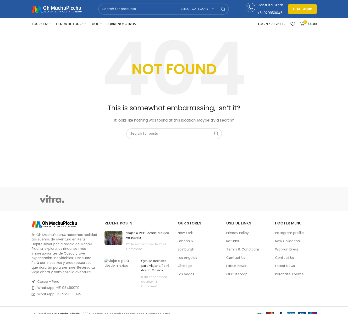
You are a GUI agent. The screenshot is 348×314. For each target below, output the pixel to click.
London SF (186, 241)
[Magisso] (92, 199)
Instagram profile (289, 233)
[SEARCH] (223, 9)
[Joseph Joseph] (214, 199)
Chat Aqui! (302, 9)
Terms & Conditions (243, 249)
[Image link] (54, 223)
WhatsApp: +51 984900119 (58, 287)
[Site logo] (57, 8)
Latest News (236, 266)
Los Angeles (187, 257)
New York (185, 233)
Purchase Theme (289, 274)
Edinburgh (186, 249)
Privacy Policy (237, 233)
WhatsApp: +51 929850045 (59, 294)
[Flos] (296, 199)
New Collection (287, 241)
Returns (232, 241)
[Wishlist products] (293, 24)
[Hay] (255, 199)
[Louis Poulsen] (133, 199)
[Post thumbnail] (113, 241)
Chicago (185, 266)
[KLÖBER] (174, 199)
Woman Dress (286, 249)
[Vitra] (52, 199)
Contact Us (235, 257)
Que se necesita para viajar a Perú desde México (155, 265)
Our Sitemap (237, 274)
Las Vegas (186, 274)
